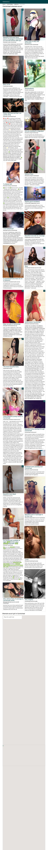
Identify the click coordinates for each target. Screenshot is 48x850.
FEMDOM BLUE (6, 1)
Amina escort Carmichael (32, 322)
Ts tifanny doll (7, 184)
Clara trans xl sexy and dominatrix (32, 42)
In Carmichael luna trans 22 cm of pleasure (12, 279)
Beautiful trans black (9, 494)
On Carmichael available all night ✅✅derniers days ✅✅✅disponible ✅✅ (11, 542)
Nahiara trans (29, 174)
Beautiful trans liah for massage (35, 235)
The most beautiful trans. (11, 366)
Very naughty (29, 599)
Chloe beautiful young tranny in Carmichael (13, 417)
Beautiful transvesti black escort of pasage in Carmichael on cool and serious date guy (13, 39)
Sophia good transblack (32, 201)
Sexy (26, 266)
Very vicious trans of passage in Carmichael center (13, 599)
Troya (26, 559)
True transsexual (8, 228)
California (16, 4)
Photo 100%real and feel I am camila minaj (12, 114)
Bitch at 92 (6, 84)
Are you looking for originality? (34, 131)
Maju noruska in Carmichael (11, 324)
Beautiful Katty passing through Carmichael (35, 429)
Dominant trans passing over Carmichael (34, 467)
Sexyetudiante (29, 88)
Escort (4, 4)
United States (10, 4)
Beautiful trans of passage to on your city (34, 515)
